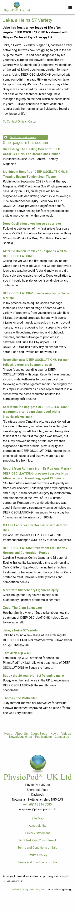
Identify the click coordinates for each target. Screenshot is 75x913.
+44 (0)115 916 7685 (37, 804)
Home (8, 733)
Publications (43, 736)
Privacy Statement (37, 833)
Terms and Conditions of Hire (37, 862)
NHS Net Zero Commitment (37, 840)
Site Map (38, 818)
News (54, 733)
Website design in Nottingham (28, 889)
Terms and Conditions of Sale (37, 847)
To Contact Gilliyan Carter (19, 121)
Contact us (62, 736)
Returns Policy (37, 855)
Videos (66, 733)
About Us (21, 733)
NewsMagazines (20, 736)
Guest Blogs (39, 733)
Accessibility (37, 825)
